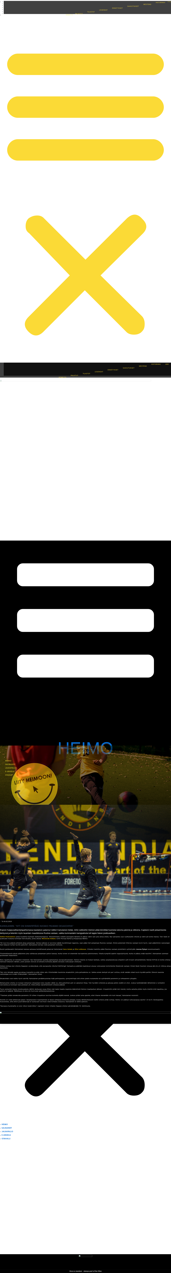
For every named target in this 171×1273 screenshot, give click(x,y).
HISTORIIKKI (160, 2)
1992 (169, 2)
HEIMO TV (69, 15)
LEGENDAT (103, 10)
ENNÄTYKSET (117, 8)
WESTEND (147, 4)
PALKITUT (79, 14)
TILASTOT (91, 12)
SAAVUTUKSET (133, 6)
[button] (85, 190)
